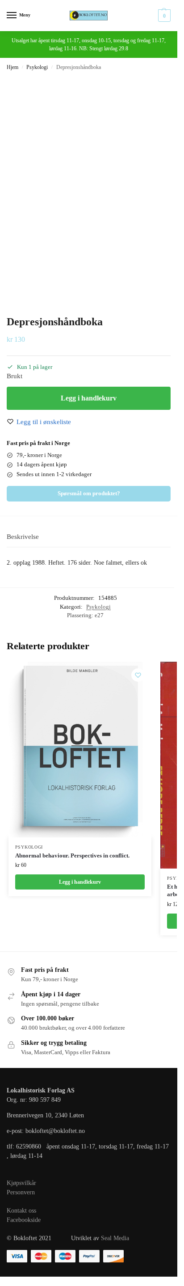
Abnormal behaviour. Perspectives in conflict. (72, 855)
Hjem (12, 67)
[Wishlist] (138, 675)
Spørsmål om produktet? (89, 493)
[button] (163, 15)
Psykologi (37, 67)
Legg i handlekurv (89, 398)
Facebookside (24, 1220)
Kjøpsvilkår (21, 1183)
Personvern (21, 1192)
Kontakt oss (21, 1210)
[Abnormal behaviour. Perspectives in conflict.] (79, 749)
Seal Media (115, 1238)
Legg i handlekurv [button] (80, 882)
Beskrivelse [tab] (23, 536)
